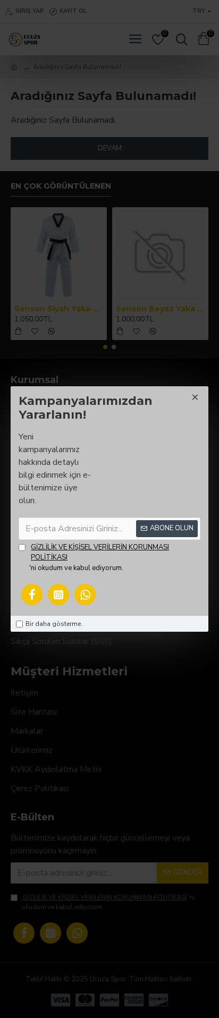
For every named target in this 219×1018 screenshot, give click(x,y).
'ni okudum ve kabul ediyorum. (99, 557)
